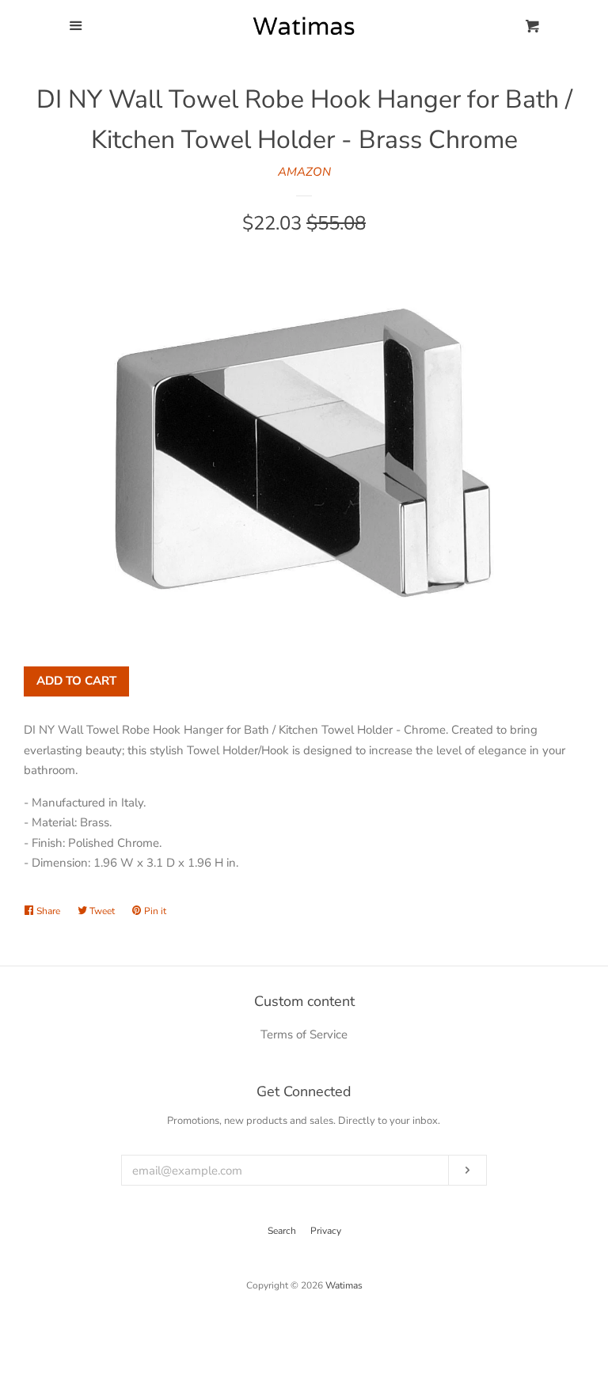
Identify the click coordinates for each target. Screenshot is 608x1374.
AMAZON (304, 172)
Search (282, 1230)
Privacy (325, 1230)
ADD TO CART (76, 681)
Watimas (344, 1285)
